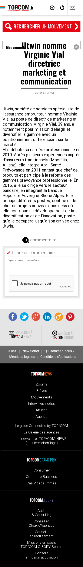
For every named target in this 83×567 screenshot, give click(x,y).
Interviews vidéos (41, 403)
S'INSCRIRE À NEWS (21, 334)
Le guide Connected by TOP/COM (41, 425)
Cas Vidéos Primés (41, 483)
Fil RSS (11, 351)
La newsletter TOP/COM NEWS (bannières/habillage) (42, 440)
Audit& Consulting (42, 512)
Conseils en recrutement (42, 534)
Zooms (41, 384)
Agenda (41, 416)
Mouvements (41, 397)
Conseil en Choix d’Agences (41, 523)
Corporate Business (41, 476)
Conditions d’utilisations (58, 357)
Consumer (41, 470)
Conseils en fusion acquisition (42, 555)
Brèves (41, 390)
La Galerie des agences (42, 432)
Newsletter (31, 351)
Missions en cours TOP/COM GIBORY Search (41, 544)
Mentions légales (22, 357)
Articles (41, 410)
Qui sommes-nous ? (59, 351)
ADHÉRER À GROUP (62, 335)
